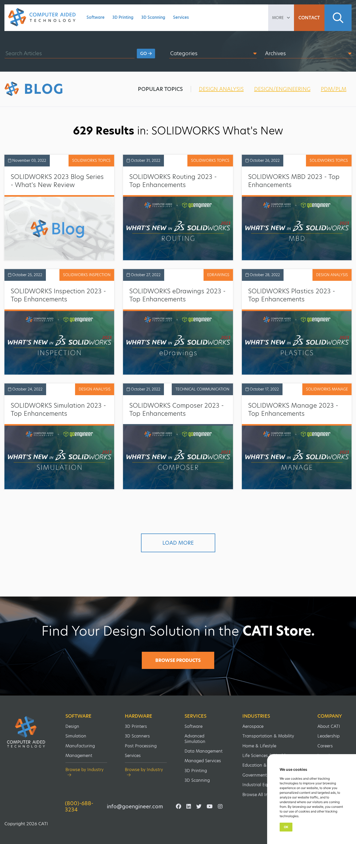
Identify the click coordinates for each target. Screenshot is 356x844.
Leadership (328, 736)
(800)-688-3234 (79, 806)
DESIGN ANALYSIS (221, 89)
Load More (178, 543)
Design (72, 726)
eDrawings (218, 274)
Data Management (204, 751)
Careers (325, 746)
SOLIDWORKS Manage (327, 389)
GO (144, 54)
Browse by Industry (84, 770)
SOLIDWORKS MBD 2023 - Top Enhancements (294, 180)
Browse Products (178, 660)
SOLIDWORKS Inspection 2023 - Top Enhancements (58, 295)
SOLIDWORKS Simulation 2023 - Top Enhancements (58, 409)
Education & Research (264, 765)
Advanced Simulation (195, 738)
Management (78, 756)
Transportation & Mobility (268, 736)
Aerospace (252, 726)
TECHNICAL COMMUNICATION (202, 389)
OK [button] (286, 827)
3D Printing (122, 17)
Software (96, 17)
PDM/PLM (333, 89)
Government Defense (263, 775)
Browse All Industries (263, 795)
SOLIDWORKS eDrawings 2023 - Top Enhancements (177, 295)
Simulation (75, 736)
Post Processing (141, 746)
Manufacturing (80, 746)
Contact (309, 18)
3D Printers (136, 726)
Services (181, 17)
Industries (256, 716)
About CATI (328, 726)
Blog (44, 89)
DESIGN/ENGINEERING (282, 89)
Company (329, 716)
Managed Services (203, 761)
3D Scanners (137, 736)
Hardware (138, 716)
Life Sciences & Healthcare (269, 756)
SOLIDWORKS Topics (91, 160)
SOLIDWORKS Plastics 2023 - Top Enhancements (291, 295)
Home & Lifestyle (259, 746)
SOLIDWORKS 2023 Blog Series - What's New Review (57, 180)
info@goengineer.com (135, 806)
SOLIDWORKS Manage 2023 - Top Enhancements (293, 409)
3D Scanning (153, 17)
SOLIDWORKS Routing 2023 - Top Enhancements (173, 180)
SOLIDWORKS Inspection (87, 274)
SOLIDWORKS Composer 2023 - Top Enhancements (176, 409)
